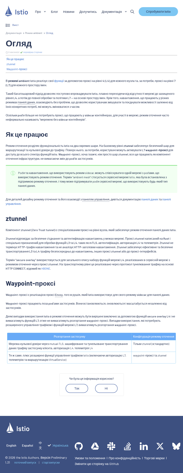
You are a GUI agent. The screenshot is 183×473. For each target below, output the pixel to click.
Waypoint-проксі (16, 69)
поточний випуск (25, 462)
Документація (14, 32)
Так (76, 388)
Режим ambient (33, 32)
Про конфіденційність (125, 458)
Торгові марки (154, 458)
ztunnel (10, 64)
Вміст (15, 24)
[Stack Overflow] (127, 446)
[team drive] (95, 446)
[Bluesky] (176, 446)
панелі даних (149, 199)
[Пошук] (132, 12)
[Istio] (16, 12)
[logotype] (18, 431)
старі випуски (51, 462)
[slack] (111, 446)
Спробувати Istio (158, 11)
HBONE (45, 268)
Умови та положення (90, 458)
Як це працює (15, 59)
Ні (106, 388)
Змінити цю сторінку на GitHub (97, 464)
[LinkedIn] (143, 446)
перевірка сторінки (32, 52)
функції (59, 80)
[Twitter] (160, 446)
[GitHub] (78, 446)
